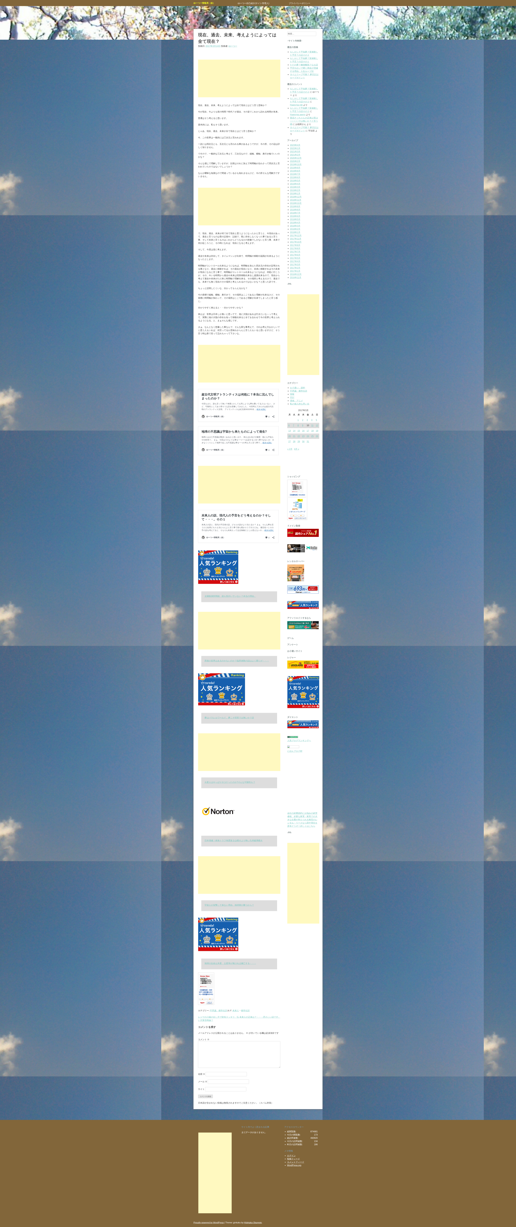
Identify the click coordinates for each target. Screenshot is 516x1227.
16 (303, 431)
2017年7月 (295, 252)
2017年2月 (295, 268)
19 (317, 431)
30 (303, 441)
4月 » (296, 449)
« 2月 (289, 449)
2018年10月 (296, 203)
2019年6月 (295, 177)
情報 (292, 394)
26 (317, 436)
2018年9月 (295, 206)
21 (294, 436)
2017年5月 (295, 258)
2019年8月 (295, 171)
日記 (292, 397)
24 (308, 436)
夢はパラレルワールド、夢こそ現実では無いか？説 (229, 718)
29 (299, 441)
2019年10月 (296, 164)
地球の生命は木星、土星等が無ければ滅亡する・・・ (230, 963)
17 (308, 431)
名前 (201, 1074)
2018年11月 (295, 200)
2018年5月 (295, 219)
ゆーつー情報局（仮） (204, 3)
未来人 (235, 1010)
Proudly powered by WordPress (209, 1222)
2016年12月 (296, 274)
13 (289, 431)
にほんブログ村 (294, 751)
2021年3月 (295, 151)
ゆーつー (233, 46)
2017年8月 (295, 248)
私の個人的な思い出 (299, 404)
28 (294, 441)
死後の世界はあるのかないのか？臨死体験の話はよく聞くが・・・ (237, 661)
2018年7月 (295, 213)
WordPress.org (294, 1165)
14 (294, 431)
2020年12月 (296, 158)
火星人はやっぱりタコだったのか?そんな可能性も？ (230, 782)
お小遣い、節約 (297, 388)
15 (299, 431)
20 (289, 436)
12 (317, 425)
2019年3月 (295, 187)
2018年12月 (296, 197)
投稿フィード (293, 1159)
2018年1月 (295, 232)
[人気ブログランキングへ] (292, 737)
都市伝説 (245, 1010)
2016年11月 (295, 277)
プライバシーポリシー (299, 3)
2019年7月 (295, 174)
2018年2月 (295, 229)
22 (299, 436)
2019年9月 (295, 168)
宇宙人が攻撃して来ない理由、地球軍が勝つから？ (229, 905)
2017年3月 (295, 264)
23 (303, 436)
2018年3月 (295, 226)
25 (312, 436)
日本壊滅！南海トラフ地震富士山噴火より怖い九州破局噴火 (234, 840)
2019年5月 (295, 180)
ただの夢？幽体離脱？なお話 (304, 65)
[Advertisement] (239, 78)
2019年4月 (295, 184)
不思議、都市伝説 (218, 1010)
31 (308, 441)
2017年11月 (295, 239)
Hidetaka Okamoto (253, 1222)
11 (312, 425)
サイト (201, 1089)
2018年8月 (295, 210)
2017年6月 (295, 255)
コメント (203, 1039)
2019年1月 (295, 193)
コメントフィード (295, 1162)
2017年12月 (296, 235)
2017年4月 (295, 261)
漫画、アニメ (296, 400)
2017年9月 (295, 245)
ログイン (291, 1155)
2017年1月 (295, 271)
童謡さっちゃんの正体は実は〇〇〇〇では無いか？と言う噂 (304, 121)
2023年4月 (295, 145)
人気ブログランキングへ (299, 740)
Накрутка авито (297, 114)
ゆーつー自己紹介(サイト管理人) (253, 3)
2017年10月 (296, 242)
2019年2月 (295, 190)
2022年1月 (295, 148)
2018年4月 (295, 222)
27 (289, 441)
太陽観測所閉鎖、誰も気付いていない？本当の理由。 (230, 596)
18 (312, 431)
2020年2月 (295, 161)
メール (202, 1081)
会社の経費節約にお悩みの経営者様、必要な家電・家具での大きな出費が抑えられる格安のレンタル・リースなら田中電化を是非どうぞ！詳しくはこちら (302, 819)
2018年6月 (295, 216)
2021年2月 (295, 155)
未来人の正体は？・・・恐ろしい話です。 (259, 1017)
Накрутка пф (296, 105)
